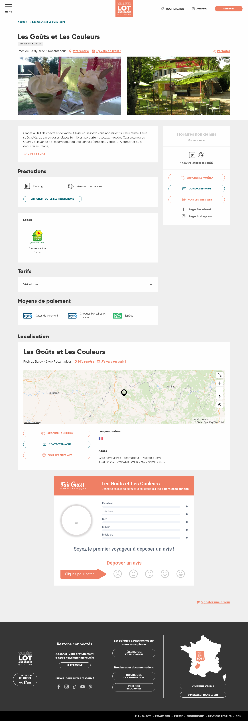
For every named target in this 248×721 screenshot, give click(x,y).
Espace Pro (162, 716)
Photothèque (195, 716)
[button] (175, 8)
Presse (178, 716)
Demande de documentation (133, 676)
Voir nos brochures (134, 687)
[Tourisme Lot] (124, 8)
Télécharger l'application (134, 653)
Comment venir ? (203, 686)
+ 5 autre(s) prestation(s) (196, 162)
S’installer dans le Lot (203, 695)
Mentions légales (219, 716)
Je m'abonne (74, 665)
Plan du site (143, 716)
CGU (238, 716)
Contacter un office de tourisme (25, 679)
